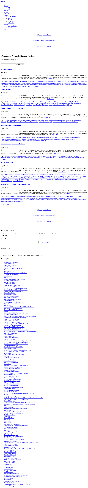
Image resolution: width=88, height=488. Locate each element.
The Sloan (7, 419)
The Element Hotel (9, 270)
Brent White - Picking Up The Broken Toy (16, 184)
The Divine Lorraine (9, 461)
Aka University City (9, 378)
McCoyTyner (4, 86)
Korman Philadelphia (10, 486)
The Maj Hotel (8, 430)
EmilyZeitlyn (4, 178)
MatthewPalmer (14, 179)
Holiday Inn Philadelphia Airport (13, 379)
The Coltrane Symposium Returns (13, 144)
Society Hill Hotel (9, 382)
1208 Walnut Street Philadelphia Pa (13, 436)
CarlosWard (26, 86)
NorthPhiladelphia (43, 102)
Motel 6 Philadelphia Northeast (12, 459)
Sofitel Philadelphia (9, 283)
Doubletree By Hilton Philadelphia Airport (15, 288)
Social (81, 176)
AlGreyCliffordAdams (38, 196)
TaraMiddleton (71, 178)
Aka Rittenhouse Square (10, 427)
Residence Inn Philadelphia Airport (13, 387)
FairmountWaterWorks (21, 174)
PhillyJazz (7, 81)
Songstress (49, 84)
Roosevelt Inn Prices (9, 450)
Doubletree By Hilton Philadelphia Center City (17, 324)
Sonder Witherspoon (9, 401)
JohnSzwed (60, 83)
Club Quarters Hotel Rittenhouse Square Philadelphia (18, 341)
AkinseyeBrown (62, 178)
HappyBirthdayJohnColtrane (21, 120)
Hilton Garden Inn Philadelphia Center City (16, 330)
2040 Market (7, 356)
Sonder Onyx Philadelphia (11, 456)
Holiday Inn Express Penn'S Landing (14, 351)
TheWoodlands (80, 157)
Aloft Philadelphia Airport (11, 314)
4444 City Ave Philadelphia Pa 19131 (14, 439)
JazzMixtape (30, 84)
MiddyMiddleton (5, 103)
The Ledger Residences (10, 333)
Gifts (20, 81)
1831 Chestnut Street (9, 415)
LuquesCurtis (66, 199)
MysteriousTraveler (15, 84)
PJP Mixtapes (11, 21)
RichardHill (77, 137)
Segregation (46, 174)
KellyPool (75, 174)
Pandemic (17, 102)
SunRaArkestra (42, 83)
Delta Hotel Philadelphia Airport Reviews (15, 273)
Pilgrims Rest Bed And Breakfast (13, 481)
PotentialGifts (25, 81)
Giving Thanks (6, 89)
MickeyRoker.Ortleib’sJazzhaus (48, 198)
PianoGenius (62, 103)
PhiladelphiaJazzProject (7, 176)
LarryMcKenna (60, 81)
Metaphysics (45, 105)
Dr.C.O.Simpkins (45, 157)
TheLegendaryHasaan (40, 103)
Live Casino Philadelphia (11, 320)
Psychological (70, 176)
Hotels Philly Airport (9, 370)
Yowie (6, 311)
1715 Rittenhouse (9, 395)
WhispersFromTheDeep (32, 176)
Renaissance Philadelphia (11, 345)
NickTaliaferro (44, 178)
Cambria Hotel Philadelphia (11, 287)
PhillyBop (73, 81)
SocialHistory (39, 174)
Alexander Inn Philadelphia (11, 371)
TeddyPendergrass (15, 103)
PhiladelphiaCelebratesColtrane (72, 120)
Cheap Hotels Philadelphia (11, 337)
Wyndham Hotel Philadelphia (12, 384)
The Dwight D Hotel (9, 410)
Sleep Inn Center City (10, 396)
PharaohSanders (34, 86)
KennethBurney (5, 179)
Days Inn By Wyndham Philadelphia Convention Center (19, 404)
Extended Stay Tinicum (10, 441)
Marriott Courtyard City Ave (12, 319)
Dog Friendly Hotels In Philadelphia (14, 354)
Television (10, 18)
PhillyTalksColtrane (66, 122)
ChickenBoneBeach (33, 179)
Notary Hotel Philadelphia (11, 274)
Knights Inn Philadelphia (11, 385)
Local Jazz (7, 13)
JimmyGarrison (12, 86)
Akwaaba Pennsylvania (10, 458)
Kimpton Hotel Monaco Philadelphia (14, 302)
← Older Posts (5, 204)
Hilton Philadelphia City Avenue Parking (15, 432)
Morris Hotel (7, 364)
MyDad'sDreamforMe (7, 199)
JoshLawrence (74, 199)
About (6, 6)
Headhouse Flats (8, 467)
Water (84, 176)
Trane (46, 120)
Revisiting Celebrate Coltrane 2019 (13, 125)
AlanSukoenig (21, 105)
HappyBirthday (9, 120)
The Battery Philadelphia (11, 362)
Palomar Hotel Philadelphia (11, 296)
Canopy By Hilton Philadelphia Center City (16, 290)
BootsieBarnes (52, 81)
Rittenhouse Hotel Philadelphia (12, 325)
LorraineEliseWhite (11, 201)
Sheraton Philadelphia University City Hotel (16, 313)
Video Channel (12, 16)
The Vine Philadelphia (10, 455)
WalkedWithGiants (82, 81)
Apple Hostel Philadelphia (11, 303)
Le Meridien (7, 266)
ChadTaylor (14, 157)
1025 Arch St (7, 479)
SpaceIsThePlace (51, 83)
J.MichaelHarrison (57, 139)
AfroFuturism (66, 83)
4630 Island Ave (8, 472)
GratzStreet (30, 103)
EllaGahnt (55, 84)
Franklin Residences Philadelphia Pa (14, 476)
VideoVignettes (43, 176)
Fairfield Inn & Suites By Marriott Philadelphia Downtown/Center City (23, 398)
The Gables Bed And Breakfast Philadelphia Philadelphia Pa (20, 449)
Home (5, 4)
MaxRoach (10, 105)
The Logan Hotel (8, 277)
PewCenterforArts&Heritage (69, 179)
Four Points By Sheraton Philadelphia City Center (17, 350)
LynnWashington (23, 178)
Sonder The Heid (8, 433)
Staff (9, 7)
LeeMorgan (24, 103)
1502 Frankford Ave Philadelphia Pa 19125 (16, 475)
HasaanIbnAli (33, 81)
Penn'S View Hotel (9, 359)
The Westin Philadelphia (10, 297)
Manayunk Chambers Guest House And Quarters (17, 484)
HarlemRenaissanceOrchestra (21, 198)
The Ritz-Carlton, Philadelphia (12, 299)
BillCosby (55, 102)
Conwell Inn (7, 421)
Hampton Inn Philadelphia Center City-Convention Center (20, 316)
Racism (60, 176)
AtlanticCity (42, 179)
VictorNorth (40, 139)
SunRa (36, 83)
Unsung (56, 103)
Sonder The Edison (9, 462)
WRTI (15, 105)
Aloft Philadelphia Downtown (12, 280)
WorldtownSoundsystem (22, 139)
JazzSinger (43, 84)
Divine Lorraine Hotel (10, 361)
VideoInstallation (52, 176)
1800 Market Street (9, 271)
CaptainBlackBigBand (7, 198)
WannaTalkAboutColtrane (17, 122)
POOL (6, 174)
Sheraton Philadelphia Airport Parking (14, 327)
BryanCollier (23, 199)
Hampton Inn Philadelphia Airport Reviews (16, 399)
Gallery (10, 27)
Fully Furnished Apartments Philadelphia (15, 317)
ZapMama (67, 196)
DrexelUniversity (41, 199)
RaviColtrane (53, 156)
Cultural (77, 176)
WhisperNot (74, 83)
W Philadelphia (8, 276)
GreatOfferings (14, 81)
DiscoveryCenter (20, 140)
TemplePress (24, 83)
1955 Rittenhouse (9, 482)
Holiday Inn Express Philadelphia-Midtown (16, 342)
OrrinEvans (80, 196)
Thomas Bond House (10, 447)
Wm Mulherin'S (8, 334)
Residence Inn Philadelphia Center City (15, 328)
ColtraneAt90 (33, 120)
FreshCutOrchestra (35, 198)
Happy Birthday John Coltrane (12, 108)
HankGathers (75, 102)
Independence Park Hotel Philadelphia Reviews (17, 402)
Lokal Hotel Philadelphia (11, 445)
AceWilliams (12, 139)
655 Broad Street (8, 469)
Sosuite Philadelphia (9, 422)
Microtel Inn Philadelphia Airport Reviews (15, 408)
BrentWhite (30, 157)
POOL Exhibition (7, 162)
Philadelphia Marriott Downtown (13, 268)
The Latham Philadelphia (11, 435)
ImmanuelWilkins (5, 157)
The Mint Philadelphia (10, 452)
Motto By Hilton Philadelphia (12, 285)
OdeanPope (62, 102)
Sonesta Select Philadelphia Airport (13, 291)
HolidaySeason (25, 102)
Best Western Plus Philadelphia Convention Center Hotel (19, 393)
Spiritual (64, 176)
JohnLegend (28, 196)
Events (6, 12)
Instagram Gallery (12, 26)
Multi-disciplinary (55, 174)
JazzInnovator (69, 103)
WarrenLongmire (23, 179)
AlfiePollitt (64, 137)
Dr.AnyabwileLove (36, 156)
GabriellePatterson (13, 178)
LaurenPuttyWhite (51, 199)
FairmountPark (47, 139)
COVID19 (12, 102)
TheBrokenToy (62, 198)
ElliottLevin (33, 139)
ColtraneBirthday (40, 137)
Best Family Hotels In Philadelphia (13, 347)
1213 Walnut (7, 353)
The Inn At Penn (8, 305)
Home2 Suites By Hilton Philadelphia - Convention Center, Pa (21, 331)
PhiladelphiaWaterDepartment (9, 181)
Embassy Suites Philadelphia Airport (14, 367)
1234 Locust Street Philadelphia (12, 438)
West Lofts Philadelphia (10, 348)
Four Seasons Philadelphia (11, 262)
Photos (6, 24)
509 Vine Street (8, 478)
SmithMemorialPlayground (33, 140)
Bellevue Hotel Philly (10, 300)
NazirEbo (3, 201)
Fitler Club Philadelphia (10, 294)
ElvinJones (20, 86)
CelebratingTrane (5, 122)
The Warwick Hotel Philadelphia (13, 308)
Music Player (11, 19)
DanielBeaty (16, 199)
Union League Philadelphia (11, 390)
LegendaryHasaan (42, 81)
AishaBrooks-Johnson (34, 178)
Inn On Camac (8, 464)
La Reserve (7, 416)
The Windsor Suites (9, 282)
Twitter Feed (11, 23)
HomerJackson (33, 102)
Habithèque (58, 179)
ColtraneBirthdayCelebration (56, 120)
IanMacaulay (82, 199)
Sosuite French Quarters (10, 444)
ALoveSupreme (82, 84)
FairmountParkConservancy (8, 140)
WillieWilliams (5, 139)
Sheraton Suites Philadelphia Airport (14, 411)
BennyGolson (81, 83)
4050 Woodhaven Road (10, 391)
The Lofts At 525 (8, 405)
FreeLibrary (23, 84)
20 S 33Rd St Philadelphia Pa (12, 381)
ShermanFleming (53, 178)
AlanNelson (70, 137)
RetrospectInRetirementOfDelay (57, 105)
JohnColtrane (74, 84)
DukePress (31, 83)
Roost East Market (9, 336)
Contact (6, 29)
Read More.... (52, 78)
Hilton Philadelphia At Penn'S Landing (14, 279)
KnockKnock (75, 198)
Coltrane (27, 122)
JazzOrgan (68, 81)
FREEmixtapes (49, 137)
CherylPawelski (37, 105)
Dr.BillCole (53, 157)
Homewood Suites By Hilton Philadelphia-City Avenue (19, 307)
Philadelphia (21, 196)
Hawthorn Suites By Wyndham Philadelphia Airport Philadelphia (21, 442)
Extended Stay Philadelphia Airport (13, 413)
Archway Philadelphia (10, 470)
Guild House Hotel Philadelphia (12, 376)
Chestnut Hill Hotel (9, 388)
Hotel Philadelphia (9, 263)
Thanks (7, 102)
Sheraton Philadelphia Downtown (13, 310)
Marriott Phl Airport (9, 374)
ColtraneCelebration (44, 122)
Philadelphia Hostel (9, 339)
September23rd (34, 122)
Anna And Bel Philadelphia (11, 428)
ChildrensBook (32, 199)
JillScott (50, 102)
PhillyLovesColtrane (55, 122)
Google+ (3, 1)
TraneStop (60, 156)
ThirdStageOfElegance (64, 84)
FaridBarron (37, 157)
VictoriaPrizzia (50, 179)
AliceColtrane (46, 156)
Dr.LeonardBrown (68, 156)
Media (6, 15)
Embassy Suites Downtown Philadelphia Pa (16, 365)
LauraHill (78, 178)
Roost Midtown (8, 407)
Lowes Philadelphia (9, 293)
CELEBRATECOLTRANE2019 (14, 137)
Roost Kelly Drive (9, 418)
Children (68, 198)
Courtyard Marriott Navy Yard (12, 368)
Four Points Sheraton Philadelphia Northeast (16, 344)
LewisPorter (29, 105)
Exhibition (11, 174)
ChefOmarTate (61, 157)
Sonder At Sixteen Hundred (11, 473)
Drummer (37, 84)
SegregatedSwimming (66, 174)
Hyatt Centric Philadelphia (11, 265)
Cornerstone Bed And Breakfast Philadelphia (16, 425)
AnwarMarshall (5, 84)
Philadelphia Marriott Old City (12, 322)
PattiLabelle (73, 196)
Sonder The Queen (9, 465)
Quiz (9, 9)
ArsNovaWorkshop (70, 157)
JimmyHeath (4, 83)
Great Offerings (6, 69)
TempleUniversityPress (14, 83)
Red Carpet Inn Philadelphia (12, 424)
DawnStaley (68, 102)
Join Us (6, 10)
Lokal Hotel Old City (10, 453)
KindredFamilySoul (50, 196)
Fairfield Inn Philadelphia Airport (13, 357)
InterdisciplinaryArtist (20, 176)
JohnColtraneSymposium (24, 156)
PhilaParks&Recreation (68, 139)
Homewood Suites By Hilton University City (16, 373)
